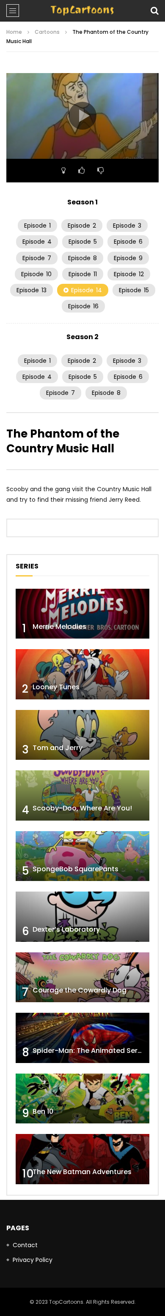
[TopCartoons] (82, 10)
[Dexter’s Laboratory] (82, 917)
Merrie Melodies (59, 626)
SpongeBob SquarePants (75, 869)
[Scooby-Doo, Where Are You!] (82, 795)
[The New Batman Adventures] (82, 1159)
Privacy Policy (32, 1260)
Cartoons (47, 31)
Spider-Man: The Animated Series (90, 1050)
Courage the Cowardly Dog (79, 990)
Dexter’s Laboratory (66, 929)
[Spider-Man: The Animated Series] (82, 1038)
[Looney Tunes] (82, 674)
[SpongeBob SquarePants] (82, 856)
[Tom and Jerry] (82, 735)
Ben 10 (43, 1111)
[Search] (154, 10)
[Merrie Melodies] (82, 614)
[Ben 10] (82, 1099)
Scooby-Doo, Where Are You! (82, 808)
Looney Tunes (56, 687)
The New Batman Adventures (82, 1172)
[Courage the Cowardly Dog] (82, 977)
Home (14, 31)
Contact (25, 1245)
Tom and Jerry (57, 748)
